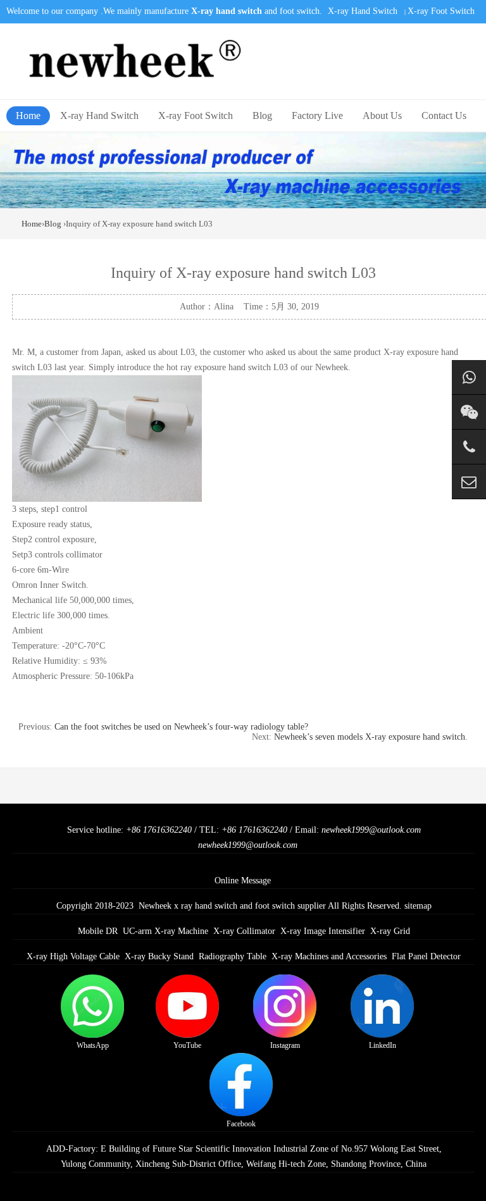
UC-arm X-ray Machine (165, 931)
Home (28, 115)
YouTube (187, 1045)
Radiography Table (232, 956)
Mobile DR (98, 931)
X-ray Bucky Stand (159, 956)
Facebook (241, 1123)
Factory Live (317, 115)
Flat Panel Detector (426, 956)
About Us (382, 115)
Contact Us (443, 115)
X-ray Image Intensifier (322, 931)
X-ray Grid (390, 931)
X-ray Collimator (244, 931)
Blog (262, 115)
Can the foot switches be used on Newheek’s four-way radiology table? (181, 726)
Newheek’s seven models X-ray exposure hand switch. (371, 737)
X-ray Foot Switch (441, 11)
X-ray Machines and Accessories (329, 956)
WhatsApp (93, 1045)
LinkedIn (382, 1045)
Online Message (243, 880)
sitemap (418, 906)
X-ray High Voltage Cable (73, 956)
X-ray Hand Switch (362, 11)
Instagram (285, 1045)
